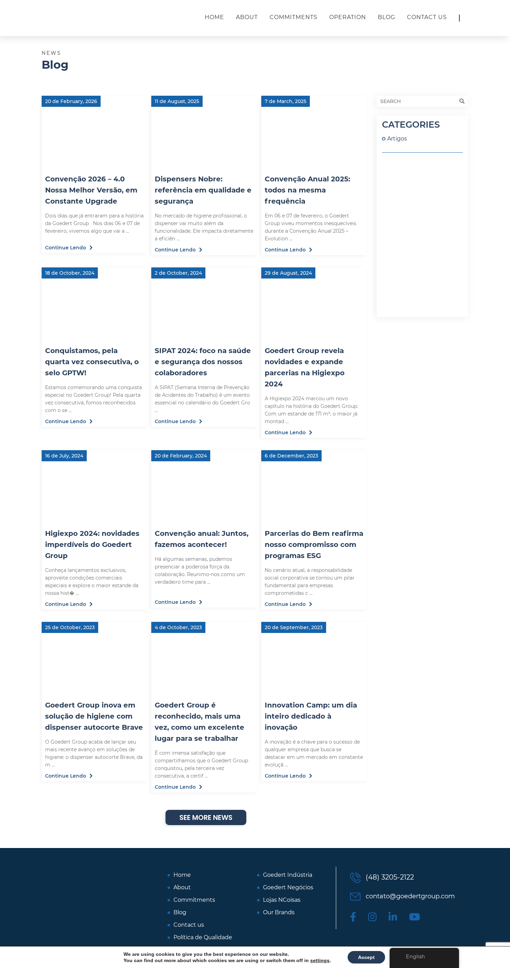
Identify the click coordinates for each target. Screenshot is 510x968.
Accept (366, 957)
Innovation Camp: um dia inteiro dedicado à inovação (311, 716)
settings (320, 960)
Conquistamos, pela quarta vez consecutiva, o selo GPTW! (92, 361)
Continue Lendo (65, 248)
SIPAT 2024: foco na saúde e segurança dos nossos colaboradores (203, 361)
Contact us (427, 17)
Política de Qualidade (202, 937)
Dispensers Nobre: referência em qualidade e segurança (203, 190)
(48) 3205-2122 (389, 877)
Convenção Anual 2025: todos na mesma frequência (307, 190)
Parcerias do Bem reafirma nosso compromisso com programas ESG (314, 544)
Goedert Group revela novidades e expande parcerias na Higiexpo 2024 (305, 367)
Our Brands (279, 912)
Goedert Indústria (287, 875)
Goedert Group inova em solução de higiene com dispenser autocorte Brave (94, 716)
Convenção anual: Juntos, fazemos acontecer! (201, 539)
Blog (386, 17)
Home (214, 17)
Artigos (397, 138)
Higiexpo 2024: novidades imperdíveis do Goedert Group (92, 544)
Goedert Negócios (288, 887)
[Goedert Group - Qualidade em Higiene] (87, 18)
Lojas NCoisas (281, 900)
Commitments (293, 17)
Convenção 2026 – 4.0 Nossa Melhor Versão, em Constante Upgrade (91, 190)
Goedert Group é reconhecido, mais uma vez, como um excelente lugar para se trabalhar (199, 722)
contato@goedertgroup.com (409, 896)
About (247, 17)
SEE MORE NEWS (205, 817)
